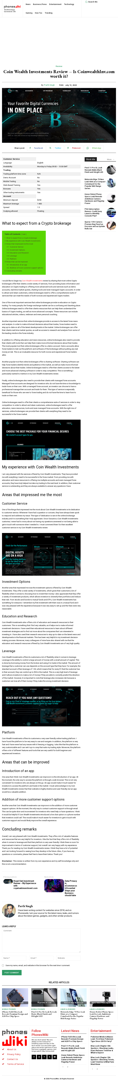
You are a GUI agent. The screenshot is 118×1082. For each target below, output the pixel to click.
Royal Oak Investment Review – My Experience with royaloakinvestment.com (26, 884)
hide (23, 234)
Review (59, 66)
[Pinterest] (44, 1057)
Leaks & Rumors (67, 1009)
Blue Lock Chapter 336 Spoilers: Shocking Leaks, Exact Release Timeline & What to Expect (102, 1049)
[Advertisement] (59, 39)
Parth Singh (49, 85)
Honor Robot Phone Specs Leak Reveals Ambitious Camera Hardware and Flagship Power (94, 198)
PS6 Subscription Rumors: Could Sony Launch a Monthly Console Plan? (93, 212)
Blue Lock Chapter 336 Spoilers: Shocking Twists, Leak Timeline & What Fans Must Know (102, 1060)
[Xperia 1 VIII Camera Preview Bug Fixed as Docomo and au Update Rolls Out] (111, 225)
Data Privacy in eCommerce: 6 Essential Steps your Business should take (71, 888)
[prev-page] (63, 1067)
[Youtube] (55, 1057)
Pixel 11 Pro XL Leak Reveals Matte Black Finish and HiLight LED (94, 170)
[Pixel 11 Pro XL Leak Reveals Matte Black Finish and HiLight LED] (111, 170)
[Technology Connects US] (14, 1037)
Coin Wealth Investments (32, 281)
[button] (90, 2)
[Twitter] (49, 1057)
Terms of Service (15, 1064)
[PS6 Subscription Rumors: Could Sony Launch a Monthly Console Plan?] (111, 212)
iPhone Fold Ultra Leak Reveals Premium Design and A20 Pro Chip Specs (15, 1014)
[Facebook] (34, 1057)
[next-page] (67, 1067)
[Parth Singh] (9, 910)
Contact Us (12, 1059)
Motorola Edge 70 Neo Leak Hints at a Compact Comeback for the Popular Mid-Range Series (95, 183)
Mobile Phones (9, 1009)
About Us (11, 1049)
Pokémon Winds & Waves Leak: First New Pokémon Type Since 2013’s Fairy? (102, 1039)
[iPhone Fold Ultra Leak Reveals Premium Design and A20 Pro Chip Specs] (15, 997)
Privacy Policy (14, 1054)
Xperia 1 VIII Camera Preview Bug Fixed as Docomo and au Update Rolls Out (95, 225)
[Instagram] (39, 1057)
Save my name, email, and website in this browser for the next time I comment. (38, 965)
